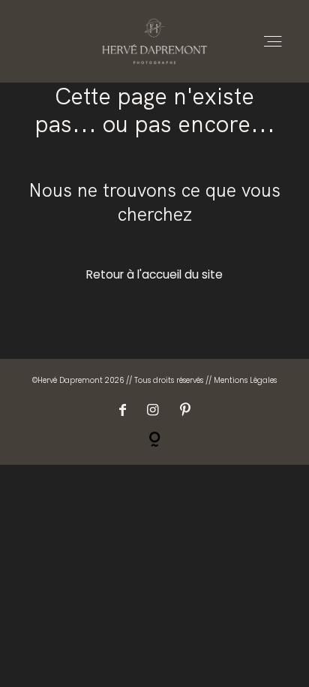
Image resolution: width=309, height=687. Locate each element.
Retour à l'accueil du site (154, 274)
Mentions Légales (245, 380)
